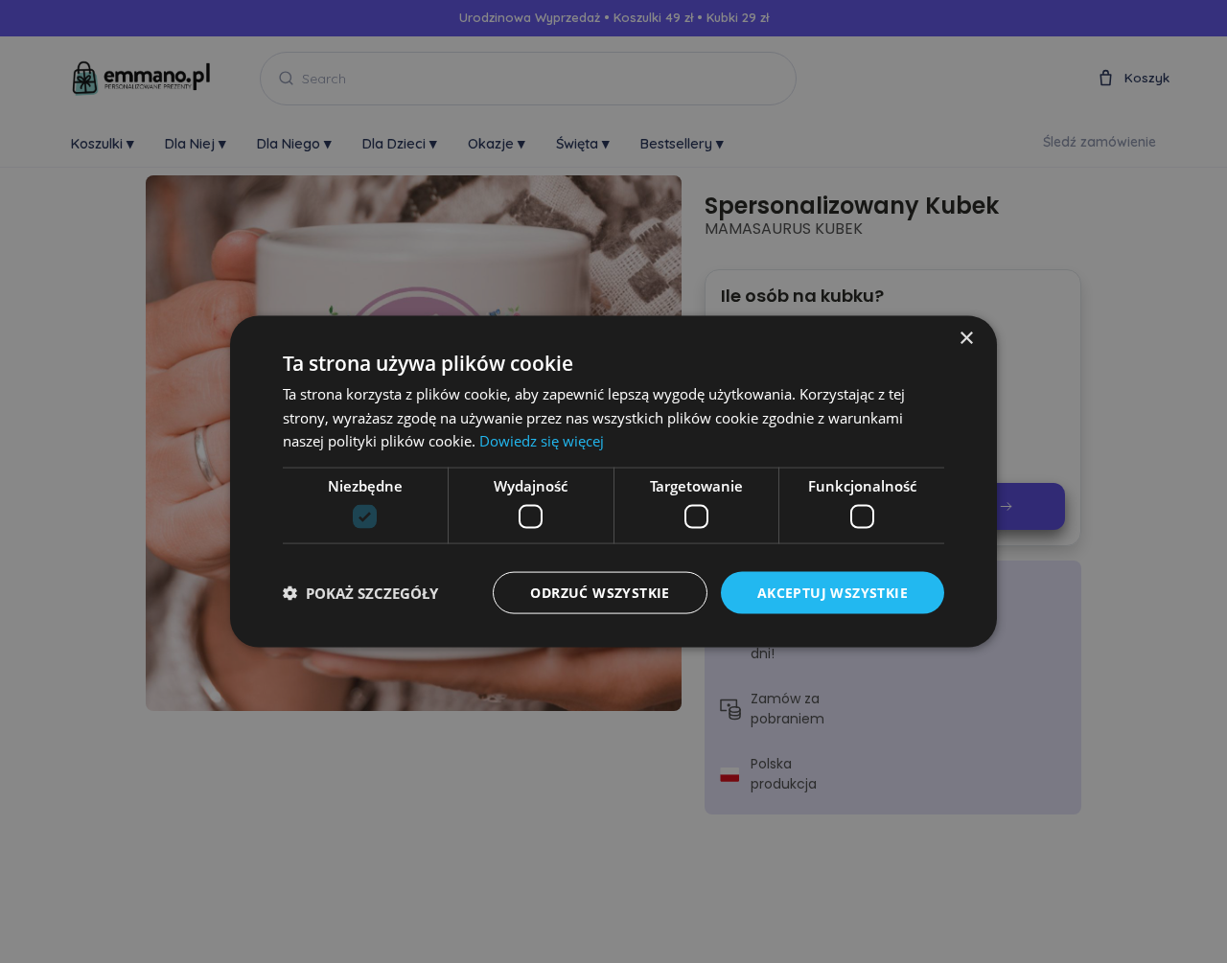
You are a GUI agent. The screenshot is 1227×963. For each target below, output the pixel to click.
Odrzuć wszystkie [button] (599, 592)
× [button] (966, 338)
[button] (360, 593)
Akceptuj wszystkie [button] (832, 592)
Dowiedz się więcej (541, 440)
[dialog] (613, 481)
